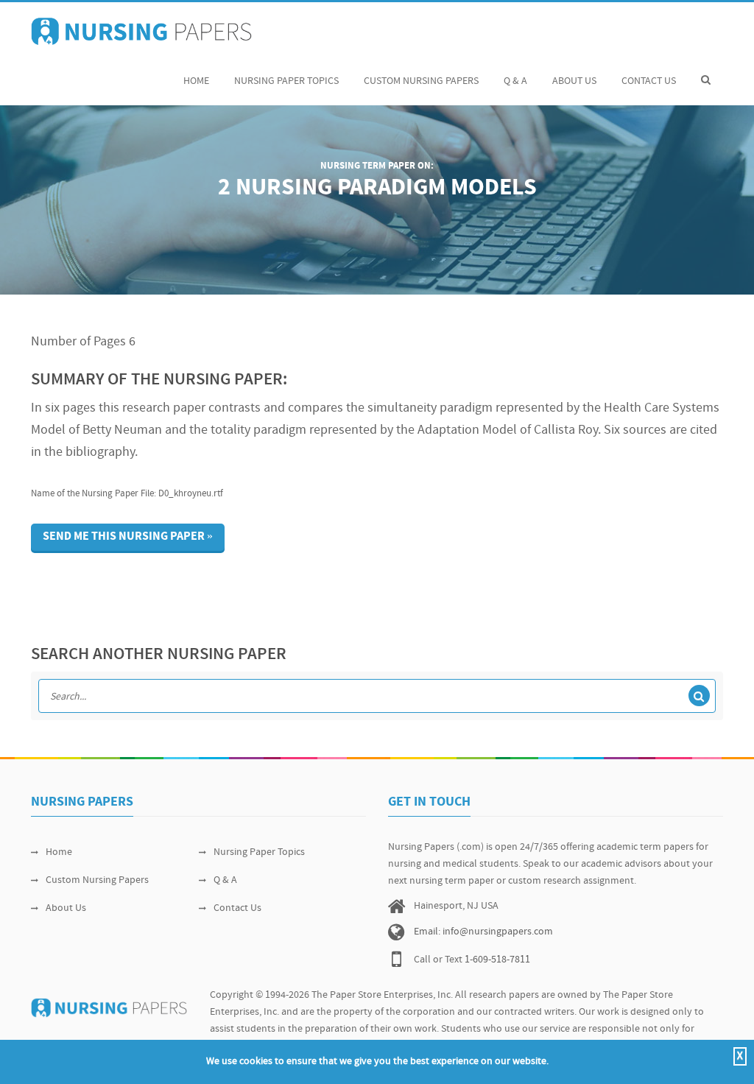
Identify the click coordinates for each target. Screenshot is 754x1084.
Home (196, 81)
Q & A (515, 81)
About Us (574, 81)
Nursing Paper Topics (286, 81)
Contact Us (648, 81)
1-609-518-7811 (497, 959)
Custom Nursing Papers (421, 81)
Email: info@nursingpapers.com (483, 931)
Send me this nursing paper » (128, 537)
